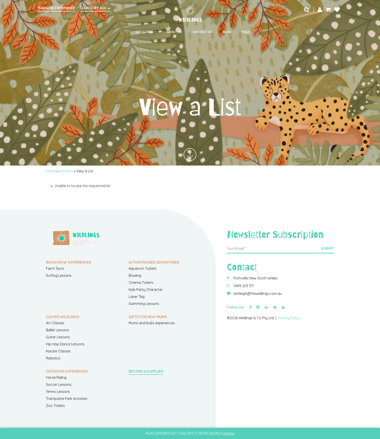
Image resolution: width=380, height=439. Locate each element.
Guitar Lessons (58, 337)
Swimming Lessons (144, 303)
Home (51, 171)
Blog (227, 32)
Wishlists (66, 171)
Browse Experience (56, 8)
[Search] (306, 9)
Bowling (135, 275)
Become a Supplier (146, 371)
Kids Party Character (146, 289)
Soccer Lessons (58, 384)
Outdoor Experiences (67, 371)
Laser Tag (136, 296)
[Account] (320, 9)
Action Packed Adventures (154, 262)
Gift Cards (144, 32)
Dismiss (229, 433)
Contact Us (202, 32)
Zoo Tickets (55, 405)
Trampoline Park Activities (66, 398)
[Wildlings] (190, 13)
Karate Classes (58, 351)
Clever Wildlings (62, 317)
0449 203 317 (244, 286)
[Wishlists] (337, 9)
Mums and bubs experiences (152, 323)
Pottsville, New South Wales (256, 278)
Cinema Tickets (141, 282)
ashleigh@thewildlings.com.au (258, 293)
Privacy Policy (289, 318)
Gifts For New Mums (148, 317)
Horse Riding (56, 377)
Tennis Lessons (58, 391)
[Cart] (328, 9)
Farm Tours (55, 268)
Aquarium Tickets (143, 268)
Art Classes (55, 323)
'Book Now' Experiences (68, 262)
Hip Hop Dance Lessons (65, 344)
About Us (174, 32)
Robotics (53, 358)
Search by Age (93, 8)
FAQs (246, 32)
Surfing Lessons (58, 275)
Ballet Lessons (57, 330)
